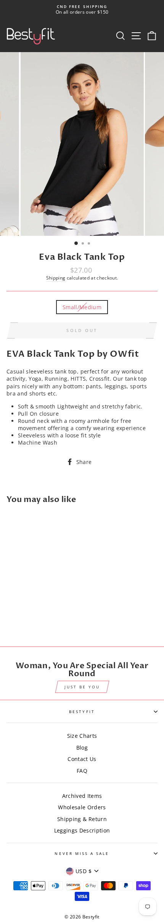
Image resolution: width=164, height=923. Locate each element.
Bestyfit (82, 711)
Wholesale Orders (82, 807)
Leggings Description (82, 830)
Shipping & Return (82, 819)
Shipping (56, 278)
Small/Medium (82, 307)
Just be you (82, 686)
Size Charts (82, 735)
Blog (82, 747)
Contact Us (82, 759)
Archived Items (82, 795)
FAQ (82, 770)
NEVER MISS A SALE (82, 853)
